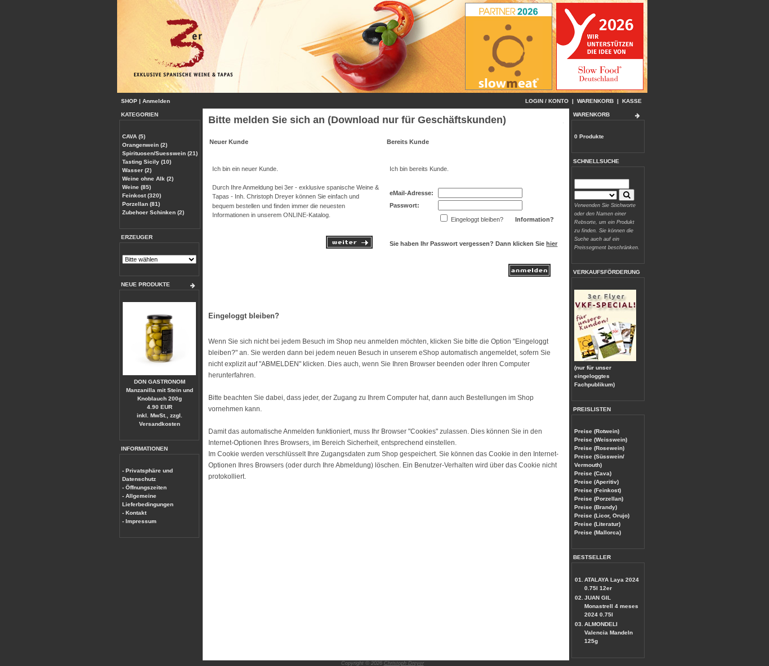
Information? (534, 219)
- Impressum (139, 521)
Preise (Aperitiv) (596, 482)
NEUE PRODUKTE (145, 284)
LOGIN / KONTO (547, 101)
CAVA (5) (133, 136)
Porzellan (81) (141, 204)
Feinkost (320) (141, 195)
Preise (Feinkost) (597, 490)
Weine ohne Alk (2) (147, 179)
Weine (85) (136, 187)
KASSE (632, 101)
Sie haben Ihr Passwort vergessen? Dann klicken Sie (473, 243)
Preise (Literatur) (597, 524)
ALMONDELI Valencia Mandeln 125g (608, 632)
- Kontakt (134, 513)
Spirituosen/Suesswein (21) (160, 153)
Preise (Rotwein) (596, 431)
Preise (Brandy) (595, 507)
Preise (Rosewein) (599, 448)
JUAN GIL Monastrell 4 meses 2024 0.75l (611, 606)
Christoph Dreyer (404, 663)
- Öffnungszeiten (144, 487)
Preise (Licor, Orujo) (601, 515)
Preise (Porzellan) (598, 499)
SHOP (129, 101)
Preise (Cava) (592, 473)
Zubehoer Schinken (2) (153, 212)
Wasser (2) (136, 170)
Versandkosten (159, 424)
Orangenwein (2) (144, 145)
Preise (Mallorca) (597, 532)
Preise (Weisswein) (600, 439)
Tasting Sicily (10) (146, 162)
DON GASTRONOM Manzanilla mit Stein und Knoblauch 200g (159, 390)
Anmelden (156, 101)
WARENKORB (595, 101)
